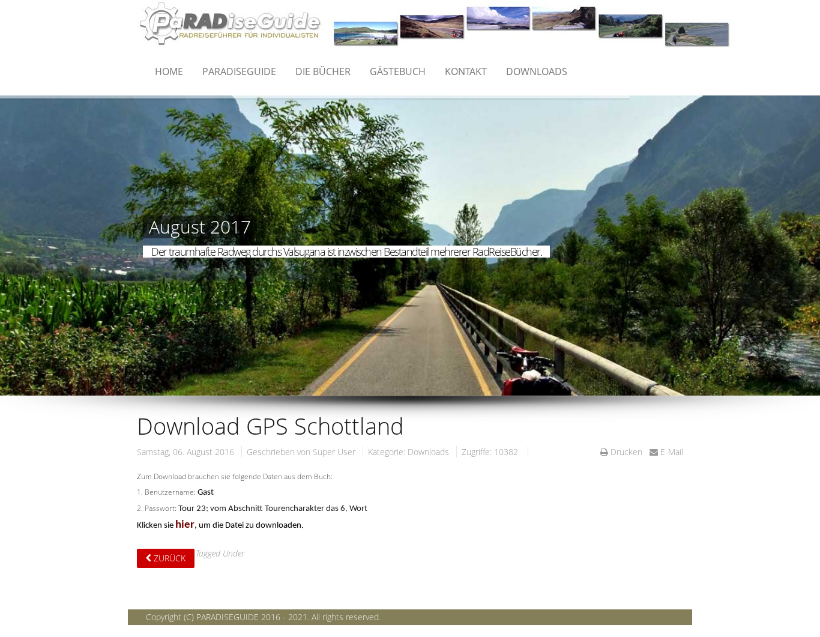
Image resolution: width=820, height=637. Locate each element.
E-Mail (670, 451)
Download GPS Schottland (270, 425)
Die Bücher (323, 71)
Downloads (536, 71)
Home (169, 71)
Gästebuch (398, 71)
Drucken (626, 451)
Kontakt (466, 71)
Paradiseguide (239, 71)
